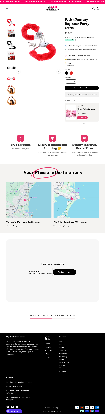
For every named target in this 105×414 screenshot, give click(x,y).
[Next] (59, 71)
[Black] (66, 73)
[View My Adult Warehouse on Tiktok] (12, 406)
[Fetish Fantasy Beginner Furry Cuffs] (11, 21)
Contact (48, 357)
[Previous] (18, 71)
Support (62, 337)
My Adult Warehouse (54, 411)
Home (47, 344)
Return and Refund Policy (64, 365)
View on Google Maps (14, 226)
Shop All (48, 350)
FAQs (47, 354)
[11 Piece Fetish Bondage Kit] (71, 112)
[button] (93, 8)
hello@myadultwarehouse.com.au (18, 382)
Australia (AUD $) (51, 408)
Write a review (64, 272)
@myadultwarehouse (14, 386)
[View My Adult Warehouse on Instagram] (7, 406)
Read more (70, 66)
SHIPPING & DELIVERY (73, 101)
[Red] (71, 73)
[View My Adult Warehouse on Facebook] (17, 406)
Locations (49, 347)
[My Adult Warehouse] (52, 8)
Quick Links (47, 338)
